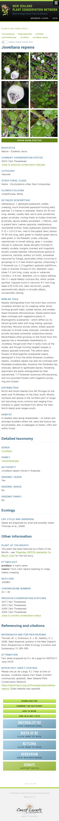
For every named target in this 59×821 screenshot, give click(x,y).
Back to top (29, 784)
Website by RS (29, 797)
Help (45, 157)
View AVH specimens (29, 755)
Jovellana (6, 451)
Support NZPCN (29, 766)
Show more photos (29, 140)
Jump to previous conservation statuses (23, 164)
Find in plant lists (29, 716)
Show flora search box (15, 29)
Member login (39, 18)
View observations (29, 723)
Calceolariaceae (10, 460)
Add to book (29, 711)
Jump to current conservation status (21, 615)
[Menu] (56, 3)
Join (55, 18)
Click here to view (29, 734)
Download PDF (29, 701)
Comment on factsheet (29, 706)
